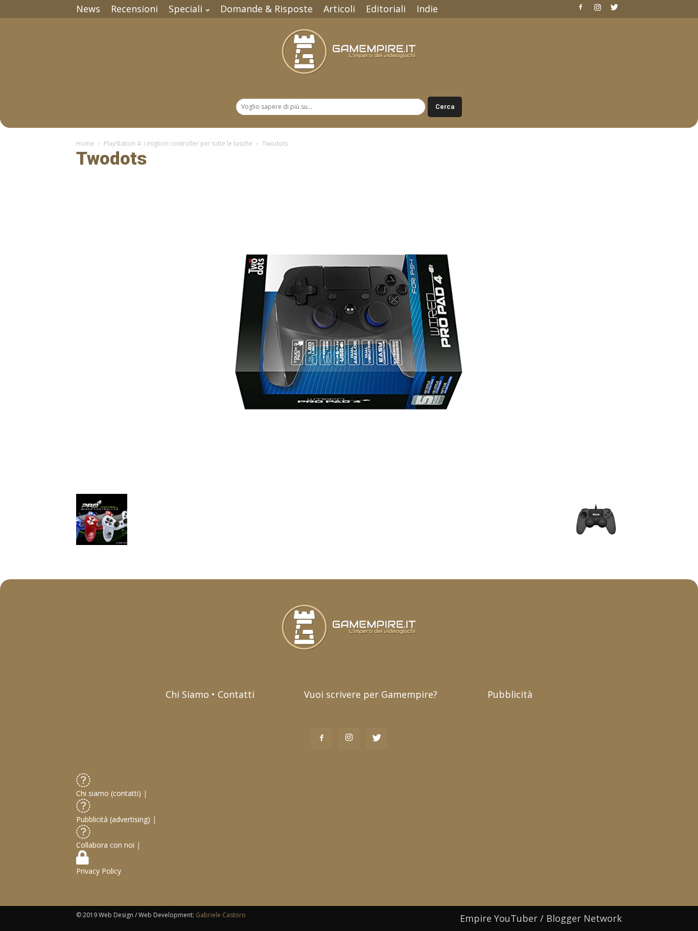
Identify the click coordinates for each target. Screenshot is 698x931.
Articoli (339, 9)
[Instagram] (597, 7)
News (88, 9)
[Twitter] (614, 7)
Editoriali (386, 9)
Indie (427, 9)
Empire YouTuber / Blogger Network (541, 918)
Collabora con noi (106, 845)
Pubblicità (509, 694)
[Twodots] (349, 483)
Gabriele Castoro (221, 915)
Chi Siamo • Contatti (210, 694)
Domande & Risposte (266, 9)
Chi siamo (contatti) (108, 793)
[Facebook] (580, 7)
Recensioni (134, 9)
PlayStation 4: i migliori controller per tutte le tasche (178, 143)
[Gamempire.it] (349, 52)
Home (85, 143)
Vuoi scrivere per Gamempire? (370, 694)
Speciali (185, 9)
